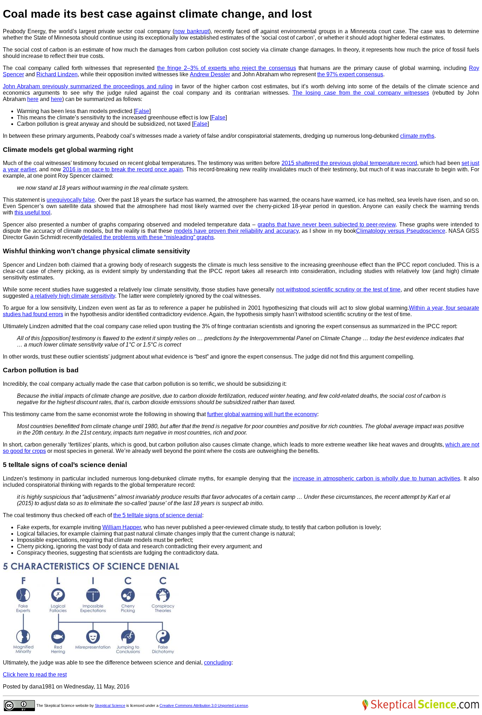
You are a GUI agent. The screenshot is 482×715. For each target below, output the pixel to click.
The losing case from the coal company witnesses (361, 93)
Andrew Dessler (210, 74)
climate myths (417, 136)
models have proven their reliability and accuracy (236, 231)
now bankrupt (191, 31)
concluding (217, 663)
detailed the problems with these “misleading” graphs (148, 237)
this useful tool (32, 212)
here (32, 99)
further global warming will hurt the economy (262, 414)
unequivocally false (71, 200)
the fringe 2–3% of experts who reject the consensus (226, 68)
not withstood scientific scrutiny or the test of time (338, 289)
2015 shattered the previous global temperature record (349, 163)
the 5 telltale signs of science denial (157, 515)
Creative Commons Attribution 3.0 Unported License (203, 705)
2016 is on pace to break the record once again (123, 169)
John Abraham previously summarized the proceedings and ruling (88, 86)
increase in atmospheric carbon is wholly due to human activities (376, 478)
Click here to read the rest (35, 675)
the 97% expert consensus (350, 74)
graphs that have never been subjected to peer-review (327, 224)
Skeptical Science (110, 705)
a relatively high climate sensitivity (72, 296)
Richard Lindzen (57, 74)
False (142, 111)
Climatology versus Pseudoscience (400, 231)
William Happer (121, 527)
